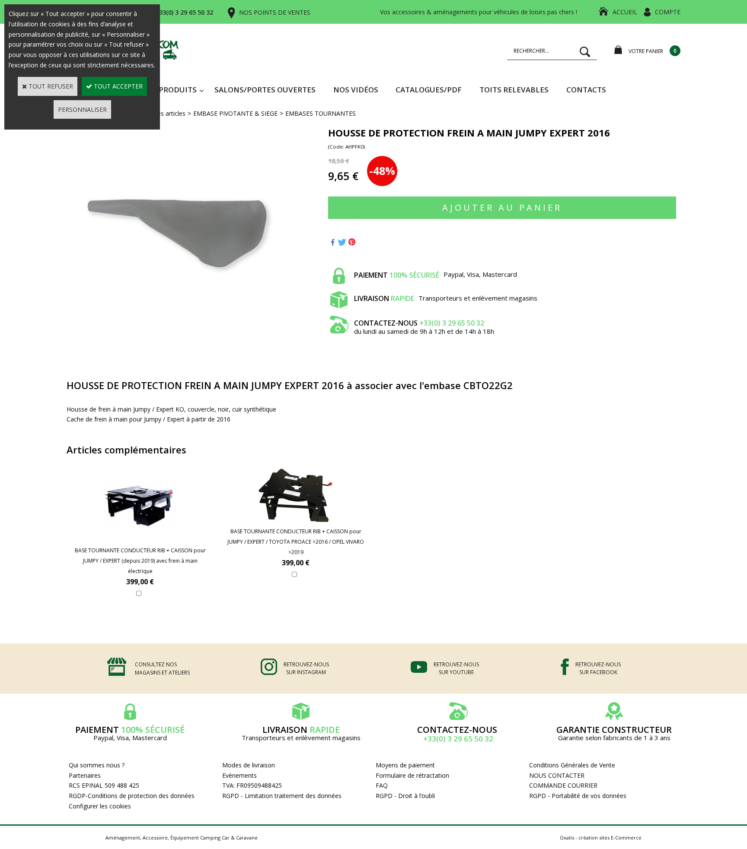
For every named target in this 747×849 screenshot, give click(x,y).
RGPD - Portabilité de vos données (577, 796)
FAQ (382, 785)
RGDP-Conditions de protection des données (132, 796)
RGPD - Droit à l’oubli (405, 796)
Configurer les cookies (100, 806)
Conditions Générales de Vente (572, 765)
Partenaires (85, 775)
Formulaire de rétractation (412, 775)
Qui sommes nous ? (96, 765)
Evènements (239, 775)
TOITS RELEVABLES (514, 90)
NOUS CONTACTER (556, 775)
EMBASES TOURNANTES (320, 113)
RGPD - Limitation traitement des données (282, 796)
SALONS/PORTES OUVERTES (265, 90)
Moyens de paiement (405, 765)
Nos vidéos (355, 90)
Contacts (586, 90)
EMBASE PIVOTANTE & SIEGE (235, 113)
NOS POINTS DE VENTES (274, 12)
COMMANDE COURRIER (563, 785)
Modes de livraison (248, 765)
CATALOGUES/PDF (429, 90)
